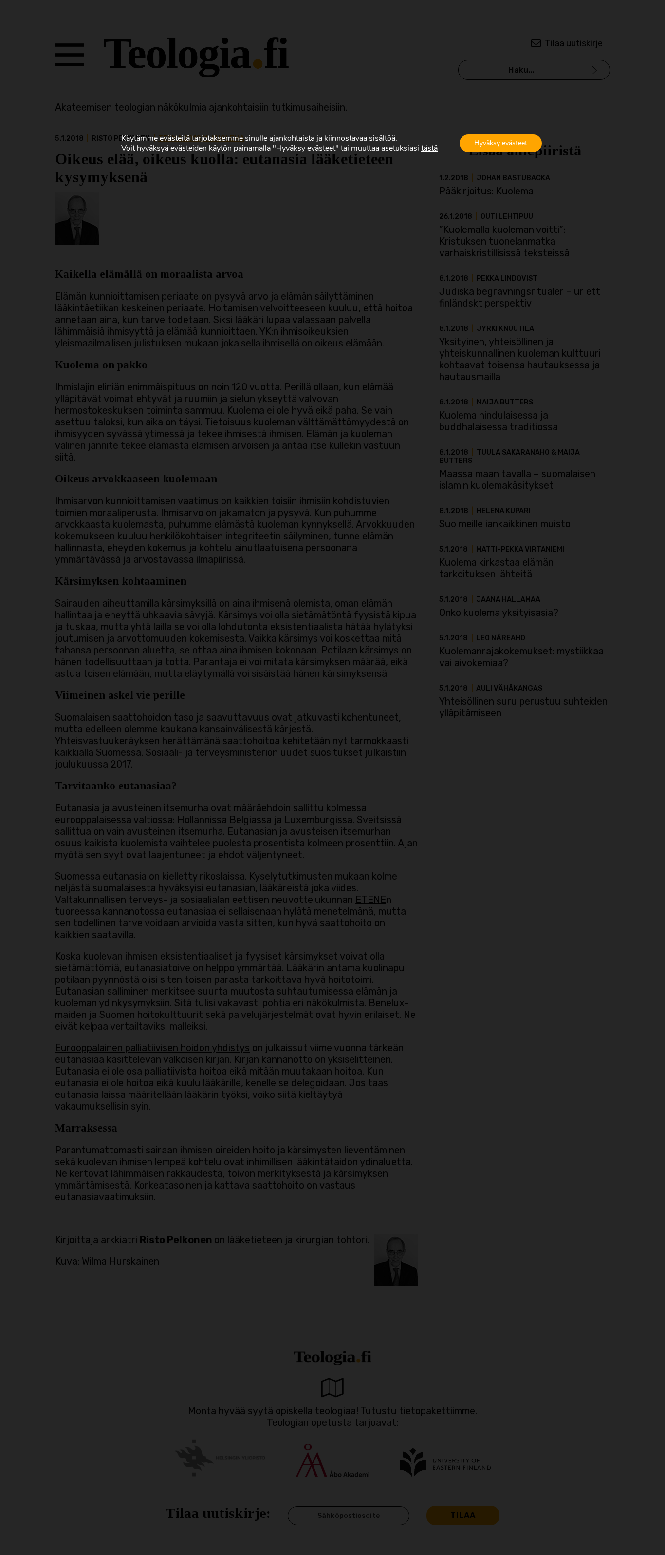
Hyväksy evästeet (500, 143)
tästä (429, 148)
